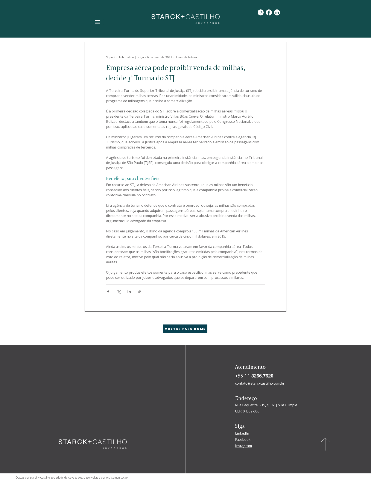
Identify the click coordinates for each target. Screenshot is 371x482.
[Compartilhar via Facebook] (108, 292)
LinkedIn (242, 433)
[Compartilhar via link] (140, 292)
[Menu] (97, 22)
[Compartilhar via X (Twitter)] (119, 292)
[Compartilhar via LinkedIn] (129, 292)
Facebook (243, 439)
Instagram (243, 445)
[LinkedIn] (277, 12)
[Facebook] (269, 12)
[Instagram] (261, 12)
